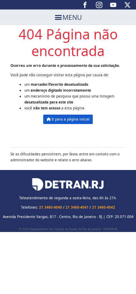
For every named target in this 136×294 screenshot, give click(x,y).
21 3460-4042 (103, 207)
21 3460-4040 (50, 207)
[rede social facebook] (85, 5)
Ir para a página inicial (70, 119)
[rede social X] (127, 5)
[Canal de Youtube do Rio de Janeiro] (113, 5)
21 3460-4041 (77, 207)
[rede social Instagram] (99, 5)
